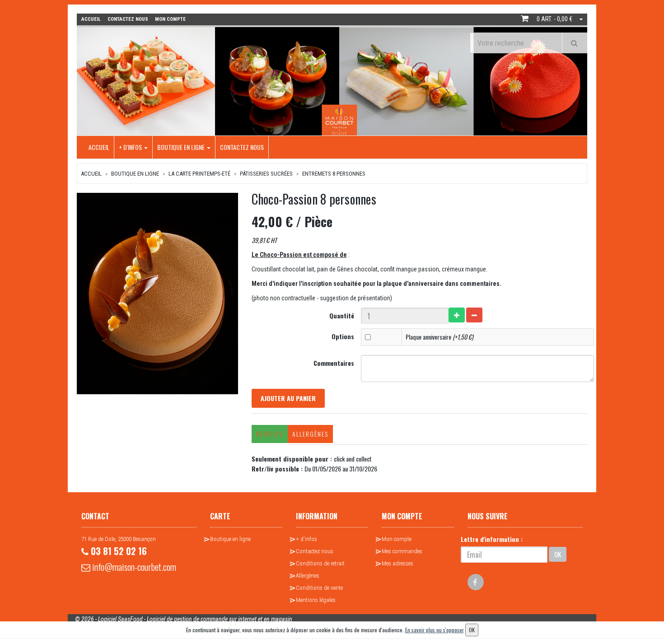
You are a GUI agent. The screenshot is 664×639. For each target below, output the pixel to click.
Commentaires (333, 363)
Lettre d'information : (492, 539)
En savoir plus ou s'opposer (434, 630)
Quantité (341, 315)
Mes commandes (402, 551)
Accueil (99, 147)
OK (557, 554)
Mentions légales (316, 600)
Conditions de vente (319, 587)
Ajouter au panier (288, 398)
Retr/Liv (269, 433)
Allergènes (310, 433)
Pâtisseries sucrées (266, 173)
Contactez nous (242, 147)
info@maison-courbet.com (133, 567)
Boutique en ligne (181, 147)
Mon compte (396, 539)
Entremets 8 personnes (333, 173)
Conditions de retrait (320, 563)
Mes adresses (397, 563)
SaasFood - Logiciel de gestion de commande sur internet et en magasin (205, 619)
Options (343, 336)
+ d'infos (131, 147)
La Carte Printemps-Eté (199, 173)
